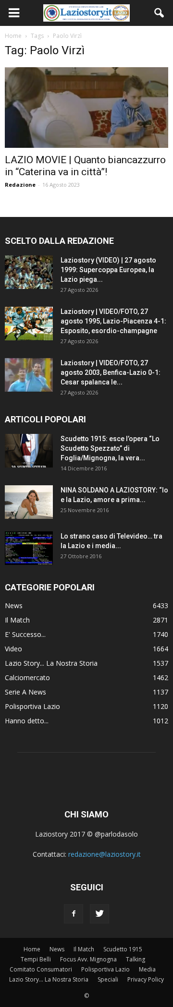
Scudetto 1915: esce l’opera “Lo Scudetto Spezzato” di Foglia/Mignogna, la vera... (110, 448)
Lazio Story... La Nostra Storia (51, 663)
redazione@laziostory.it (104, 854)
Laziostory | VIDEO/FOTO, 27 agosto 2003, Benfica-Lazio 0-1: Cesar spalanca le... (111, 372)
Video (13, 648)
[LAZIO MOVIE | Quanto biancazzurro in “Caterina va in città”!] (86, 107)
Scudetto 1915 (122, 949)
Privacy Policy (145, 979)
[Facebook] (73, 913)
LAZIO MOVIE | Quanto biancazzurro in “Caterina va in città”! (85, 166)
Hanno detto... (27, 720)
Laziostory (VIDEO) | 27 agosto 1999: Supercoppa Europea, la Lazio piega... (108, 269)
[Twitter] (99, 913)
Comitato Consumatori (41, 969)
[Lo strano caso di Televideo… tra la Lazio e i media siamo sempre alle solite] (29, 548)
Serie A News (25, 691)
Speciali (108, 979)
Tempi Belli (36, 959)
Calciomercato (27, 677)
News (14, 605)
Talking (135, 959)
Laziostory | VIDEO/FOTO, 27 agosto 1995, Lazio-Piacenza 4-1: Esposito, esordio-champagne (113, 321)
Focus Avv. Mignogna (88, 959)
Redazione (20, 184)
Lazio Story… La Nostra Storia (48, 979)
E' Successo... (25, 634)
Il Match (17, 619)
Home (32, 949)
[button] (159, 13)
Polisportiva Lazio (32, 706)
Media (147, 969)
